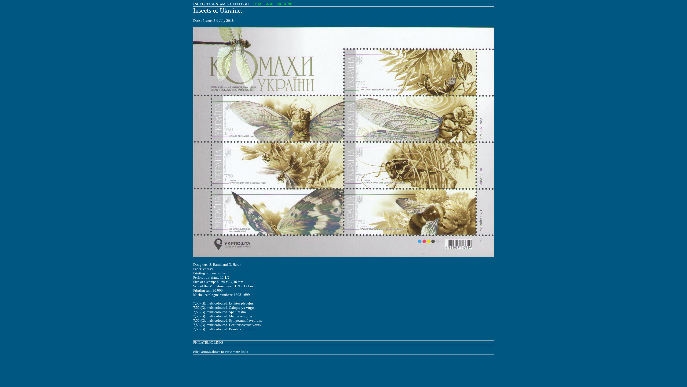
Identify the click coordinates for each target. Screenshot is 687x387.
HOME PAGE (263, 4)
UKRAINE (284, 4)
